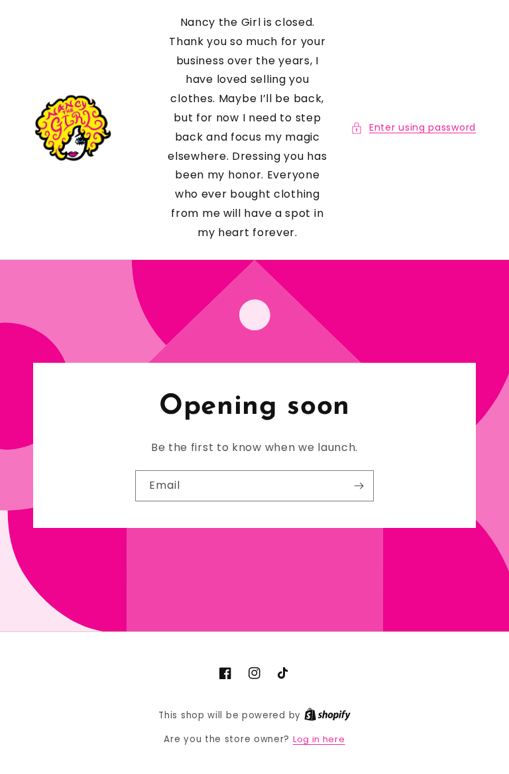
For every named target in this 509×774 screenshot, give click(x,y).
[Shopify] (327, 715)
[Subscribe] (358, 485)
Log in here (319, 739)
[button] (413, 127)
